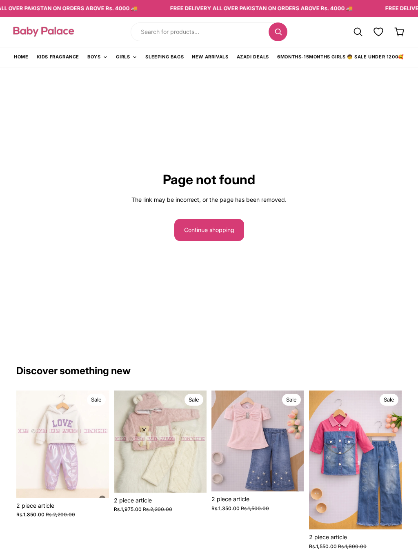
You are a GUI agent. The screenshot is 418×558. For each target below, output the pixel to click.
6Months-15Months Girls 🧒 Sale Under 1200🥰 (340, 57)
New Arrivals (210, 57)
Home (21, 57)
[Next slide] (100, 444)
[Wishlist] (378, 31)
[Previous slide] (25, 444)
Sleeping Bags (164, 57)
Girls (123, 57)
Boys (93, 57)
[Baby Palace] (66, 32)
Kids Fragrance (58, 57)
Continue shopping (209, 229)
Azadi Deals (253, 57)
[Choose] (96, 485)
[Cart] (399, 31)
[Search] (278, 31)
